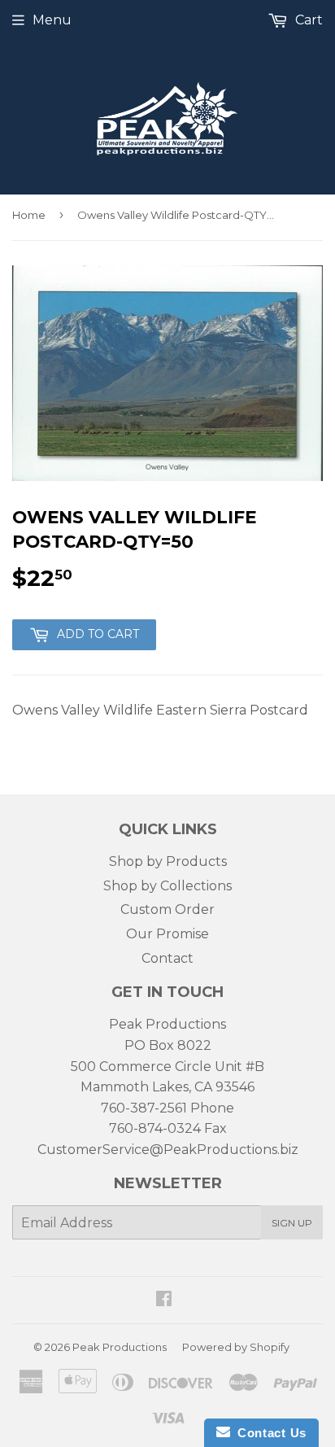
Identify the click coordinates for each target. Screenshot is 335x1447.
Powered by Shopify (235, 1346)
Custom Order (167, 909)
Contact (167, 958)
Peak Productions (119, 1346)
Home (29, 214)
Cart (307, 20)
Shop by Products (168, 861)
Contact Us (268, 1433)
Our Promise (167, 934)
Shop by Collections (167, 886)
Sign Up (292, 1223)
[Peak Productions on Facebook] (163, 1300)
